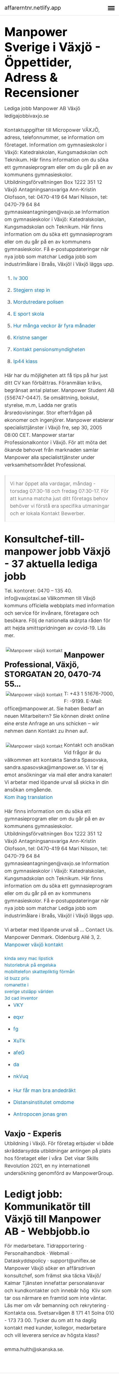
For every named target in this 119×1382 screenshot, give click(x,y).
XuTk (19, 1041)
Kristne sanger (30, 337)
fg (15, 1029)
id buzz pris (16, 978)
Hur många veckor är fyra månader (54, 326)
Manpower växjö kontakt (33, 944)
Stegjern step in (31, 290)
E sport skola (28, 314)
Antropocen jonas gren (40, 1114)
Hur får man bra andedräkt (44, 1090)
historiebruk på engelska (30, 965)
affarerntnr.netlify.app (32, 7)
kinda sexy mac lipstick (28, 958)
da (16, 1064)
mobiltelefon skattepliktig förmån (39, 971)
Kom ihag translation (28, 797)
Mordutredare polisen (38, 302)
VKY (18, 1005)
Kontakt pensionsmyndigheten (49, 349)
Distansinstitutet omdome (43, 1102)
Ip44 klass (25, 361)
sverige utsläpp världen (28, 991)
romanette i (16, 984)
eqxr (18, 1017)
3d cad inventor (21, 998)
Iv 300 (20, 278)
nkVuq (20, 1076)
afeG (18, 1052)
